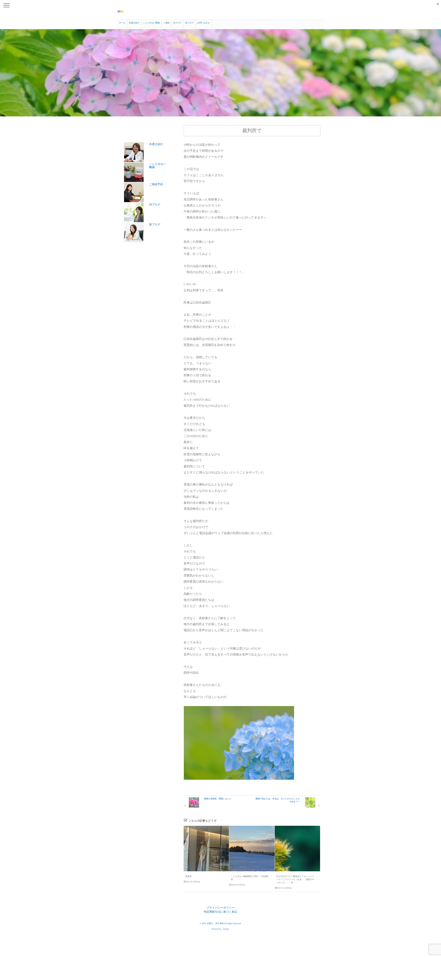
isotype (226, 929)
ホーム (122, 23)
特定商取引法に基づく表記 (220, 911)
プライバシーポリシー (221, 907)
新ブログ (189, 23)
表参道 (188, 876)
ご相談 (166, 23)
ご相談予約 (156, 184)
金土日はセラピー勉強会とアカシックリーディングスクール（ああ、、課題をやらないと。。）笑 (295, 879)
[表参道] (206, 848)
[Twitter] (432, 4)
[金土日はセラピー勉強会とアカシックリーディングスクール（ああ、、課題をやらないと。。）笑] (297, 848)
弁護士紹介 (134, 23)
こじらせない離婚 (151, 23)
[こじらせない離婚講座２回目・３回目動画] (251, 848)
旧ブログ (177, 23)
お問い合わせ (203, 23)
